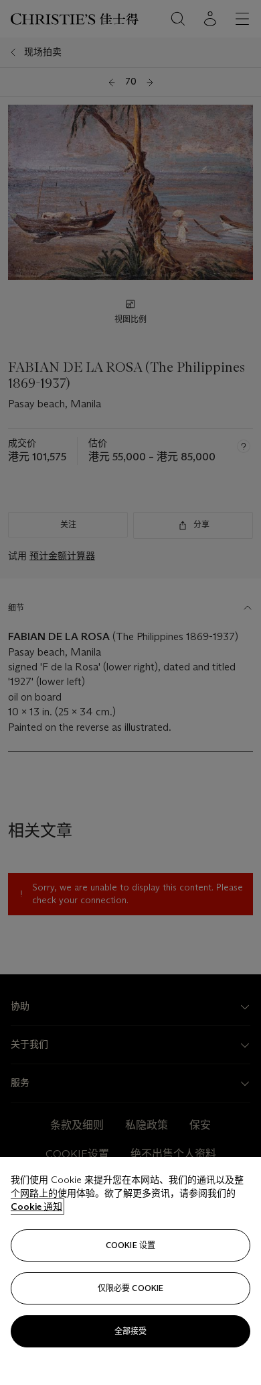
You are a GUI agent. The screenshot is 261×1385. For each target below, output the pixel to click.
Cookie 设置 (130, 1245)
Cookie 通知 (36, 1206)
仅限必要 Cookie (130, 1288)
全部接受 (130, 1331)
